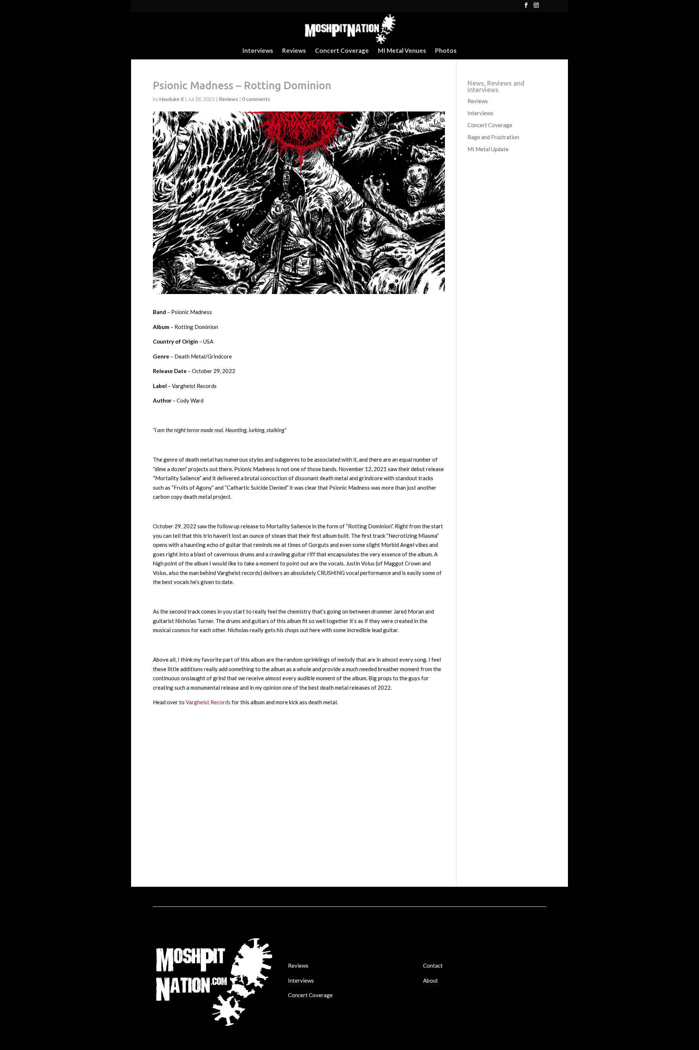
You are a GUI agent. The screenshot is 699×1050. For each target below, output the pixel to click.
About (430, 980)
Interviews (257, 51)
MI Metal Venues (402, 51)
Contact (433, 965)
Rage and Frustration (493, 137)
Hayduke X (171, 99)
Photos (446, 51)
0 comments (256, 99)
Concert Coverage (342, 51)
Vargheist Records (208, 702)
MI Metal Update (488, 149)
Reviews (294, 51)
